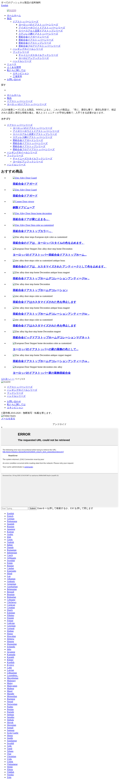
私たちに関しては (16, 70)
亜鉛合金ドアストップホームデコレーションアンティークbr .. (51, 278)
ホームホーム (14, 15)
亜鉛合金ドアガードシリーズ (34, 37)
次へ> (8, 379)
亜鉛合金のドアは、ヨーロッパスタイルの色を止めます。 (48, 242)
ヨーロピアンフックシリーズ (34, 58)
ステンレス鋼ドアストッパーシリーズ (38, 34)
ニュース (11, 64)
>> (13, 379)
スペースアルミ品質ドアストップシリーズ (41, 30)
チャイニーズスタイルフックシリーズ (38, 55)
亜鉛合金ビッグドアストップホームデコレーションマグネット (51, 337)
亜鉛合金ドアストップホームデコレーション (40, 290)
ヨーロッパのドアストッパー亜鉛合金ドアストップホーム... (50, 254)
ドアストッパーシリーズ (25, 21)
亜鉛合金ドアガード (25, 183)
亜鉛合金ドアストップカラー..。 (33, 231)
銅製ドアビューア (24, 207)
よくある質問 (14, 67)
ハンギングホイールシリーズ (28, 49)
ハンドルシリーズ (22, 61)
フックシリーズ (21, 52)
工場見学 (17, 76)
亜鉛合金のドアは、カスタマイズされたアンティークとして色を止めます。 (60, 266)
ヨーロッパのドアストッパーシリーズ (38, 24)
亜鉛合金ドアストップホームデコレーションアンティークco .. (51, 361)
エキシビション (21, 73)
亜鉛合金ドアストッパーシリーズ (36, 40)
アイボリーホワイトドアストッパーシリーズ (42, 27)
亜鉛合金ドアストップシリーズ (35, 43)
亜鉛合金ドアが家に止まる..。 (31, 219)
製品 (9, 18)
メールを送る (8, 418)
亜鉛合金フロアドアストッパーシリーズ (39, 46)
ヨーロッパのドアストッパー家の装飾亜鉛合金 (42, 372)
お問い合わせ (14, 79)
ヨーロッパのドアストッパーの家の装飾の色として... (45, 349)
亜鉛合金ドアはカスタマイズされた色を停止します (44, 301)
